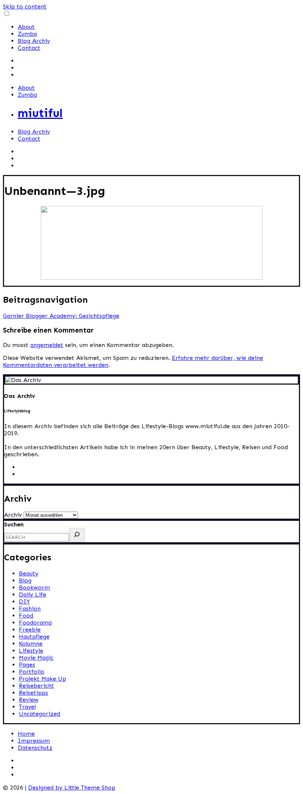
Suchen (14, 524)
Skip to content (25, 6)
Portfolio (31, 671)
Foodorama (35, 622)
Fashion (30, 608)
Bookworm (34, 587)
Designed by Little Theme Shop (71, 787)
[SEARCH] (77, 535)
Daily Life (32, 594)
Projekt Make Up (42, 678)
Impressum (34, 740)
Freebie (30, 629)
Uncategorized (39, 713)
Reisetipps (33, 692)
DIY (24, 601)
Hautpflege (34, 636)
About (26, 26)
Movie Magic (36, 657)
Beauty (28, 573)
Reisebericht (36, 685)
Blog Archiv (34, 40)
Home (26, 733)
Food (26, 615)
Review (28, 699)
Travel (27, 706)
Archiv (13, 514)
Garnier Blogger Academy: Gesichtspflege (61, 315)
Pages (27, 664)
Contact (29, 47)
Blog (25, 580)
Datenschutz (35, 747)
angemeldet (46, 344)
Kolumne (30, 643)
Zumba (27, 33)
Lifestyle (31, 650)
